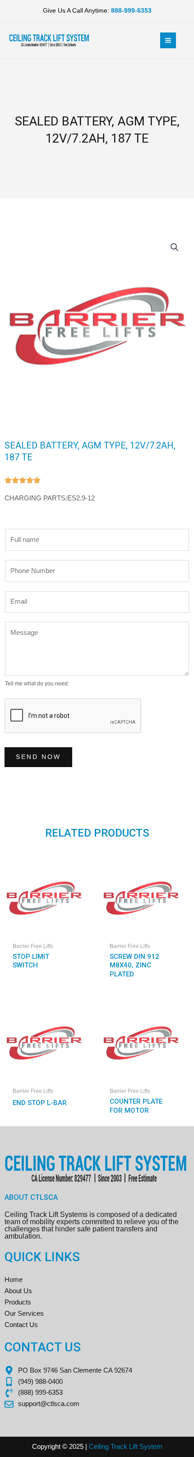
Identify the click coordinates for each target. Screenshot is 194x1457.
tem (156, 1446)
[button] (174, 247)
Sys (144, 1446)
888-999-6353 (131, 10)
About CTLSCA (31, 1197)
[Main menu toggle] (168, 40)
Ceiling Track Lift (113, 1446)
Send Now (38, 757)
